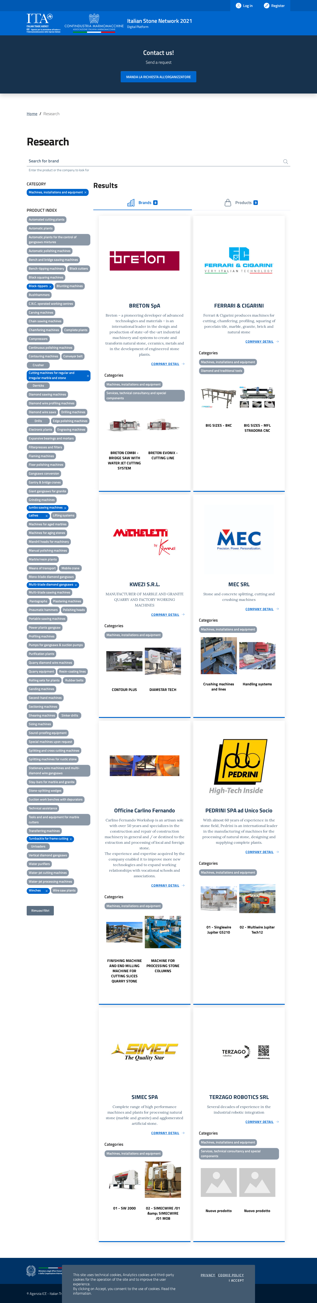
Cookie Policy (231, 1275)
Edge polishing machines (70, 420)
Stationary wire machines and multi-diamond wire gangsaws (54, 770)
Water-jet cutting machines (48, 872)
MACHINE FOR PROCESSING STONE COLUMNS (162, 966)
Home (32, 114)
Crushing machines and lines (218, 686)
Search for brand (44, 161)
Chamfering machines (44, 329)
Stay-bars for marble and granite (51, 781)
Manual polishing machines (48, 550)
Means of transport (42, 568)
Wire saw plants (64, 890)
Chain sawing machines (45, 320)
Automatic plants (41, 228)
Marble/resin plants (43, 559)
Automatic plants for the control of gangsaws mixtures (53, 239)
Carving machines (41, 312)
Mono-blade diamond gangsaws (51, 576)
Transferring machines (44, 830)
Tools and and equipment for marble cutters (54, 819)
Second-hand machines (45, 697)
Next (188, 437)
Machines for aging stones (47, 532)
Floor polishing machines (46, 464)
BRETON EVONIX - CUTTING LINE (163, 455)
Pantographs (38, 601)
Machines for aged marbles (48, 524)
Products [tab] (245, 202)
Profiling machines (42, 636)
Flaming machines (41, 455)
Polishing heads (74, 609)
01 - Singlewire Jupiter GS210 (219, 929)
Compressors (38, 338)
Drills (38, 420)
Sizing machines (40, 723)
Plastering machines (67, 601)
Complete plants (75, 329)
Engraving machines (71, 429)
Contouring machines (43, 356)
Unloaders (38, 846)
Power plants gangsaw (45, 627)
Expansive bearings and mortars (51, 438)
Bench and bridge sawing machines (53, 259)
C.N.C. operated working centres (51, 303)
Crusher (38, 364)
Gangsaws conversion (44, 473)
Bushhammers (39, 294)
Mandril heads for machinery (49, 541)
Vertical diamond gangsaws (48, 855)
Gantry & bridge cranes (45, 482)
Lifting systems (63, 515)
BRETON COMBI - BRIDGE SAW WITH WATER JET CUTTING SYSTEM (124, 460)
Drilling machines (73, 411)
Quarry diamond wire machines (50, 662)
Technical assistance (43, 808)
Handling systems (257, 684)
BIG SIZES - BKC (219, 425)
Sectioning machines (43, 706)
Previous (101, 437)
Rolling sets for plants (44, 680)
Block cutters (79, 268)
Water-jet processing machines (50, 881)
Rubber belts (74, 680)
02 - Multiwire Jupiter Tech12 (257, 929)
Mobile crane (70, 568)
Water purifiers (39, 863)
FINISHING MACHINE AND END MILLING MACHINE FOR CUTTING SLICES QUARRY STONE (124, 971)
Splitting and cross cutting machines (54, 750)
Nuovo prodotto (219, 1210)
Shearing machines (42, 715)
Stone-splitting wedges (45, 790)
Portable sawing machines (47, 618)
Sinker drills (69, 715)
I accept (236, 1280)
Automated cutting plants (47, 219)
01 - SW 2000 (124, 1208)
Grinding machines (42, 499)
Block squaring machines (46, 277)
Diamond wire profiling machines (51, 403)
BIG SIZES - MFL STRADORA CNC (257, 427)
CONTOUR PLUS (124, 689)
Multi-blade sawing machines (49, 592)
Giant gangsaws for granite (47, 491)
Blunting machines (70, 285)
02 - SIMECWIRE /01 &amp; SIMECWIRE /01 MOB (163, 1213)
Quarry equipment (41, 671)
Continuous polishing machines (50, 347)
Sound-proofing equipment (48, 732)
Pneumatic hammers (43, 609)
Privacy (208, 1275)
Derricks (38, 385)
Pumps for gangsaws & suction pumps (56, 644)
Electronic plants (40, 429)
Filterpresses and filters (45, 447)
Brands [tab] (147, 202)
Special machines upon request (50, 741)
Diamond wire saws (42, 411)
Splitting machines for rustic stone (53, 759)
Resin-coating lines (72, 671)
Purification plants (41, 653)
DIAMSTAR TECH (162, 689)
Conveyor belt (73, 356)
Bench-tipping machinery (46, 268)
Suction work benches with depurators (56, 799)
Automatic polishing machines (50, 250)
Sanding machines (41, 688)
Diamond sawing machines (47, 394)
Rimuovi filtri (40, 910)
